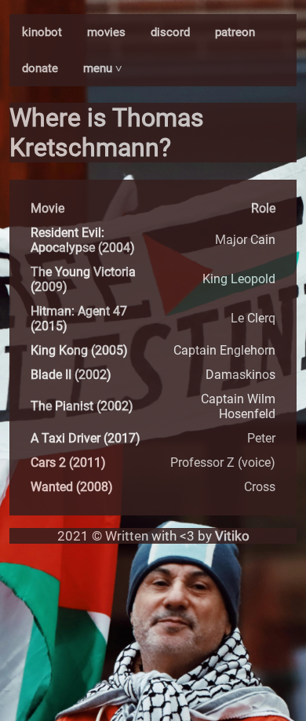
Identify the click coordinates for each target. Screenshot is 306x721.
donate (40, 68)
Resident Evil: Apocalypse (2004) (83, 240)
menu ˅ (102, 68)
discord (170, 32)
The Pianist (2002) (82, 406)
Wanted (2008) (72, 486)
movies (106, 32)
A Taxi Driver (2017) (85, 438)
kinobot (42, 32)
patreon (235, 32)
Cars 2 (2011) (68, 462)
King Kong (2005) (79, 350)
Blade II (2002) (71, 374)
